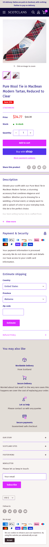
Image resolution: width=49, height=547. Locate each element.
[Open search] (33, 12)
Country (6, 280)
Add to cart (24, 143)
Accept (9, 540)
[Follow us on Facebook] (5, 511)
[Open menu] (4, 12)
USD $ (6, 498)
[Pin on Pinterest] (34, 167)
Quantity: (7, 133)
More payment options (24, 158)
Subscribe (12, 484)
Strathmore (8, 108)
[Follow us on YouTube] (25, 511)
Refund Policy (9, 335)
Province (7, 293)
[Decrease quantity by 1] (16, 133)
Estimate (11, 323)
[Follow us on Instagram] (15, 511)
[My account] (38, 12)
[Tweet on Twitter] (39, 167)
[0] (44, 12)
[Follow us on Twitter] (10, 511)
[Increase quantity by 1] (30, 133)
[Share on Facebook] (29, 167)
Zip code (7, 306)
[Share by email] (44, 167)
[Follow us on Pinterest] (20, 511)
